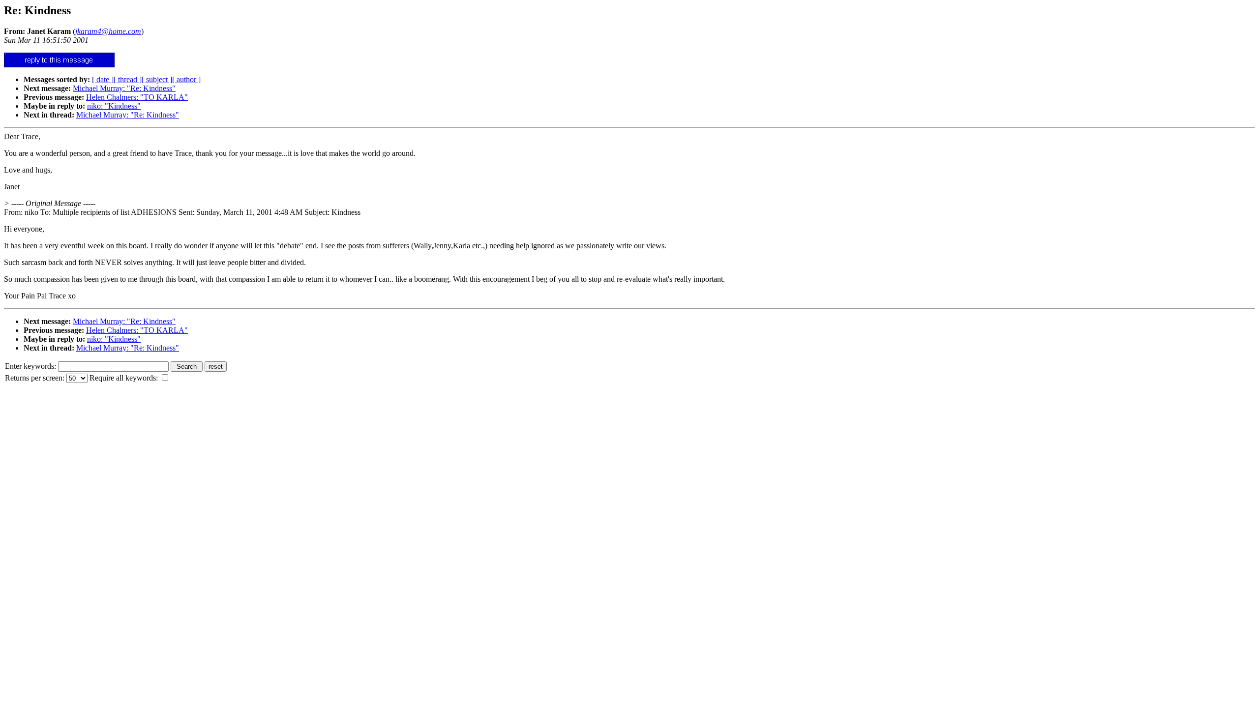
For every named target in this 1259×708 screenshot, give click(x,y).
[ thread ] (128, 79)
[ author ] (186, 79)
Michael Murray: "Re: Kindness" (124, 88)
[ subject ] (157, 79)
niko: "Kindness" (114, 106)
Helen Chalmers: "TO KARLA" (137, 97)
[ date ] (103, 79)
